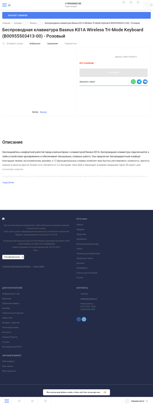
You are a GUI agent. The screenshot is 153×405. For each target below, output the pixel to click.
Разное (79, 277)
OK (105, 392)
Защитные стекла (84, 258)
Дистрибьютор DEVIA (12, 347)
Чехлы (79, 249)
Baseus (33, 23)
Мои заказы (7, 366)
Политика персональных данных (16, 266)
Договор (6, 308)
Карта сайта (39, 266)
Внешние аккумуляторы (87, 244)
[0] (147, 5)
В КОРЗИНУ (113, 73)
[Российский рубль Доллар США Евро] (13, 257)
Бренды (18, 23)
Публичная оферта (10, 303)
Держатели (81, 239)
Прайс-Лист (7, 318)
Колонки (80, 263)
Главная (6, 23)
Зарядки (80, 229)
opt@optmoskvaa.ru (88, 299)
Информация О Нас (11, 294)
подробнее (8, 182)
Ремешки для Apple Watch (88, 253)
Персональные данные (13, 313)
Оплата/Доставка (10, 327)
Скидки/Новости (9, 337)
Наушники (81, 234)
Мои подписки (9, 371)
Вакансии (6, 298)
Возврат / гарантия (10, 323)
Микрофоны (82, 268)
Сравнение (52, 43)
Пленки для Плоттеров (86, 273)
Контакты (6, 332)
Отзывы (6, 342)
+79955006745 (73, 3)
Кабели (79, 225)
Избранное (35, 43)
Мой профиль (8, 361)
